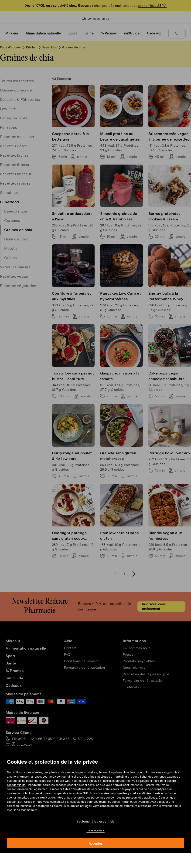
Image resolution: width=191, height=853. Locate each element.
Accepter (95, 843)
